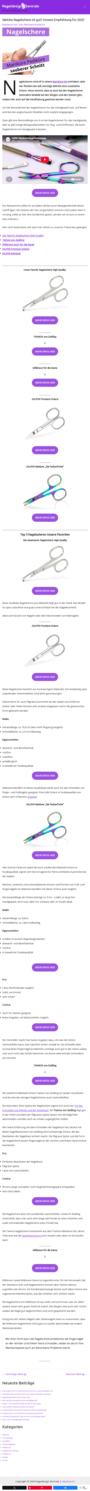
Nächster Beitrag (76, 1374)
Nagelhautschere (32, 1235)
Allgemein (5, 1435)
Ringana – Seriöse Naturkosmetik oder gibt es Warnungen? (21, 1404)
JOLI (4, 249)
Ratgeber (5, 1457)
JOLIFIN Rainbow (11, 253)
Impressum (68, 1481)
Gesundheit (6, 1441)
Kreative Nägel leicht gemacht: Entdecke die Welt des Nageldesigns (24, 1410)
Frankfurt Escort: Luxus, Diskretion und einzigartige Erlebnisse (22, 1413)
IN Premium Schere (18, 249)
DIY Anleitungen (7, 1438)
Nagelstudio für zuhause (10, 1451)
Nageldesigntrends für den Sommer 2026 (16, 1397)
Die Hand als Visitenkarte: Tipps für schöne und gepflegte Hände (23, 1417)
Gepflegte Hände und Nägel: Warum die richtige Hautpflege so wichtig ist (26, 1394)
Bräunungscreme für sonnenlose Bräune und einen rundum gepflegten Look (27, 1391)
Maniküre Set (9, 24)
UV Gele (5, 1460)
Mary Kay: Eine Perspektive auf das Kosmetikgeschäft (19, 1400)
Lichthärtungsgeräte (9, 1444)
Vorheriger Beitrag (14, 1374)
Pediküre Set (6, 1454)
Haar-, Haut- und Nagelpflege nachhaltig (15, 1420)
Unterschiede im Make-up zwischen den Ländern (18, 1407)
